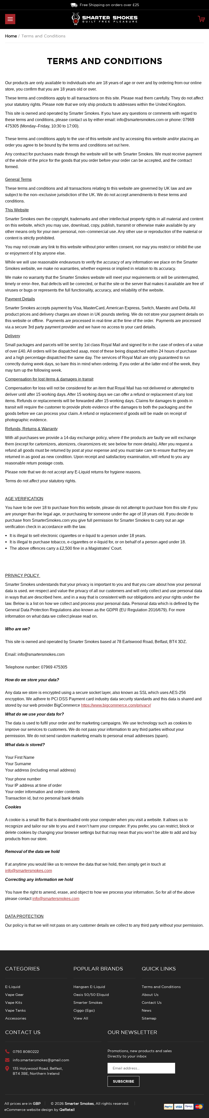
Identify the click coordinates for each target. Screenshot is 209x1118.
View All (80, 1018)
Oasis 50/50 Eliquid (91, 995)
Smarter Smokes (87, 1002)
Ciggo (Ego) (84, 1010)
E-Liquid (12, 987)
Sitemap (149, 1018)
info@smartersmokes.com (28, 870)
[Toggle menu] (10, 19)
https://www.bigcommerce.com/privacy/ (116, 705)
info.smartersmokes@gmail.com (41, 1060)
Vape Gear (14, 995)
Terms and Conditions (161, 987)
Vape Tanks (15, 1010)
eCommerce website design (28, 1110)
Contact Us (152, 1002)
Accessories (15, 1018)
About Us (150, 995)
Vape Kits (13, 1002)
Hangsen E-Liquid (89, 987)
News (146, 1010)
